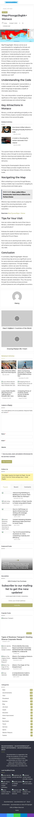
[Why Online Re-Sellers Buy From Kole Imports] (8, 365)
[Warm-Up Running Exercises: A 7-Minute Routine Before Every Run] (25, 365)
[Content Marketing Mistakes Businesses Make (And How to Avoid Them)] (6, 524)
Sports (4, 729)
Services (4, 727)
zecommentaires (7, 692)
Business (4, 701)
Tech (3, 695)
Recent (16, 487)
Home (4, 8)
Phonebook (5, 698)
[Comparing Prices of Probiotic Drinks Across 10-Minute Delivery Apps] (25, 385)
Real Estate (5, 721)
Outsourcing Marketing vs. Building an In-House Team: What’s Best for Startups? (21, 494)
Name (3, 434)
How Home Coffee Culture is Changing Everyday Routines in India (22, 130)
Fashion (4, 735)
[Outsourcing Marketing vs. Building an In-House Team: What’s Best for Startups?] (6, 495)
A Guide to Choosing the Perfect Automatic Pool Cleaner (20, 140)
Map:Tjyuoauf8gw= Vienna (16, 213)
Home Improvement (8, 715)
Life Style (9, 8)
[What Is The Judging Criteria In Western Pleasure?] (6, 659)
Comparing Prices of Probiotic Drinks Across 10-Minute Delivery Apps (24, 393)
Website (3, 447)
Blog (3, 704)
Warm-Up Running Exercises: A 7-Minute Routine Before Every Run (24, 373)
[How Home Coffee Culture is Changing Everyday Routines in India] (6, 129)
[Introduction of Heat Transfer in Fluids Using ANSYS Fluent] (6, 503)
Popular (5, 487)
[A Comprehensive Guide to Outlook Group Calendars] (6, 675)
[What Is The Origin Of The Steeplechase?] (6, 667)
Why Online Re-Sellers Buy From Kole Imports (8, 371)
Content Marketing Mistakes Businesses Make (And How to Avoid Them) (22, 521)
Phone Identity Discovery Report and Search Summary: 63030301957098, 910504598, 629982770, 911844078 (15, 566)
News (4, 718)
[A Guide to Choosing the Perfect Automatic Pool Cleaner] (6, 140)
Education (5, 712)
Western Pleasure (7, 732)
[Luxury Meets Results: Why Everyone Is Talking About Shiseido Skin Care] (8, 385)
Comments (27, 487)
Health (4, 709)
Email (3, 440)
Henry (5, 23)
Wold (3, 690)
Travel (4, 724)
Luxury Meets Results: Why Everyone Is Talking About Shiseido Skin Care (8, 393)
